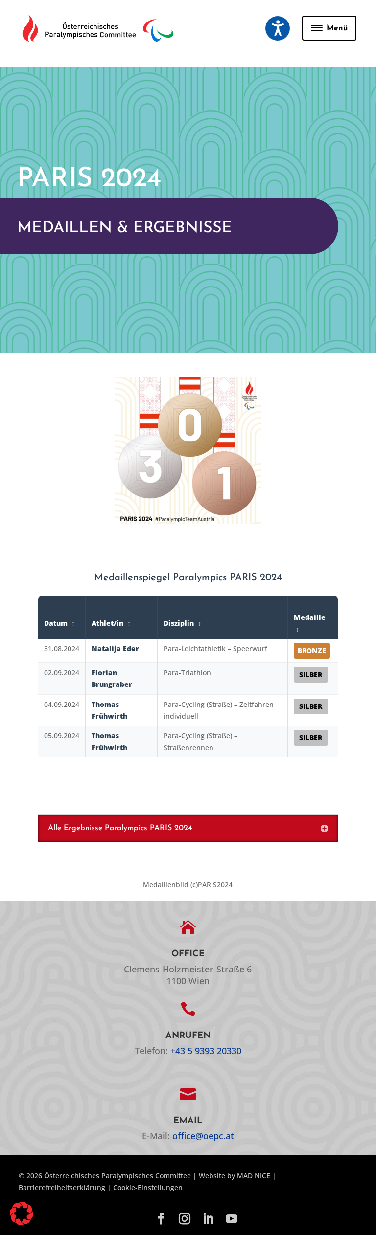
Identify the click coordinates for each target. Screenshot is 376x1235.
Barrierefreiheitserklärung (62, 1187)
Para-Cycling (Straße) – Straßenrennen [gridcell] (200, 741)
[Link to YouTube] (231, 1219)
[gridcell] (61, 651)
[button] (277, 28)
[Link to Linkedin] (208, 1219)
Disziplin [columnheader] (180, 623)
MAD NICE (253, 1175)
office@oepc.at (203, 1136)
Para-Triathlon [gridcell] (187, 672)
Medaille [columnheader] (310, 617)
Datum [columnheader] (57, 623)
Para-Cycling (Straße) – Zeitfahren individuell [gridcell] (219, 710)
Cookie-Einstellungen (148, 1187)
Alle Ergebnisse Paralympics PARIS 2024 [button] (120, 828)
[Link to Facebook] (161, 1219)
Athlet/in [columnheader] (108, 623)
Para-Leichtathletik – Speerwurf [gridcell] (215, 648)
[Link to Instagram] (184, 1219)
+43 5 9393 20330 (205, 1051)
